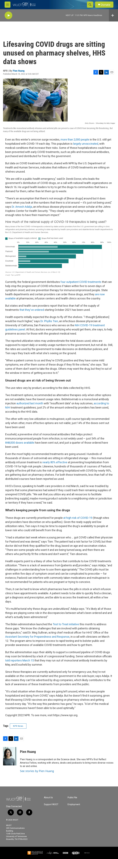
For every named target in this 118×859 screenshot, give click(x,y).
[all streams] (113, 15)
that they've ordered (32, 309)
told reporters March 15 (19, 660)
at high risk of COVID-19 (77, 517)
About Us (48, 797)
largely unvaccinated (85, 143)
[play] (8, 15)
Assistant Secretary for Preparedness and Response (37, 636)
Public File (72, 797)
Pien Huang (19, 70)
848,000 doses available (19, 442)
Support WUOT (51, 804)
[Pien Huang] (10, 756)
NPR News (18, 726)
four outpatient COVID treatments (81, 281)
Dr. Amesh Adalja (22, 206)
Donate (105, 4)
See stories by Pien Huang (37, 771)
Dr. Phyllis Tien (49, 321)
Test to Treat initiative (66, 624)
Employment (74, 804)
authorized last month (29, 403)
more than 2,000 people (75, 139)
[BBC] (65, 853)
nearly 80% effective (54, 462)
